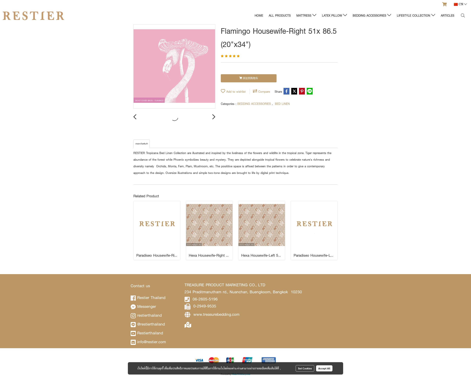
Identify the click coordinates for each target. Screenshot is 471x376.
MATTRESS (304, 15)
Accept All (324, 368)
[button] (463, 15)
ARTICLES (447, 15)
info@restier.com (151, 341)
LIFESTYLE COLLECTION (414, 15)
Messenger (146, 306)
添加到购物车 (250, 78)
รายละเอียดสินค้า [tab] (141, 144)
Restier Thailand (151, 297)
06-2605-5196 (205, 299)
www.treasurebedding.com (216, 314)
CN (461, 4)
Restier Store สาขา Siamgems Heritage (224, 324)
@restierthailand (151, 324)
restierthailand (149, 315)
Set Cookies (305, 368)
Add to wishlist (235, 91)
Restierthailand (150, 333)
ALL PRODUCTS (280, 15)
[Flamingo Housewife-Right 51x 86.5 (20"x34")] (174, 67)
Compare (263, 91)
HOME (259, 15)
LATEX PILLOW (332, 15)
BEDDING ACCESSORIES (370, 15)
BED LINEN (282, 103)
